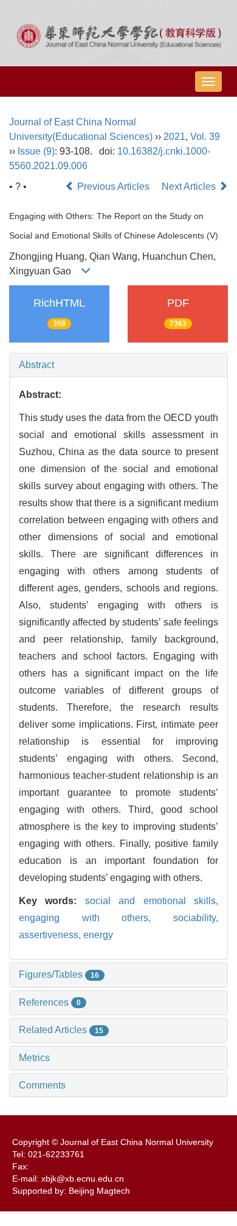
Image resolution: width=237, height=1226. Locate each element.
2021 (174, 136)
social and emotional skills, (151, 901)
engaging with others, (96, 918)
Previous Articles (113, 186)
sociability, (195, 918)
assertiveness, (51, 935)
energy (98, 935)
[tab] (118, 365)
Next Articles (190, 186)
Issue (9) (36, 151)
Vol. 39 (205, 136)
